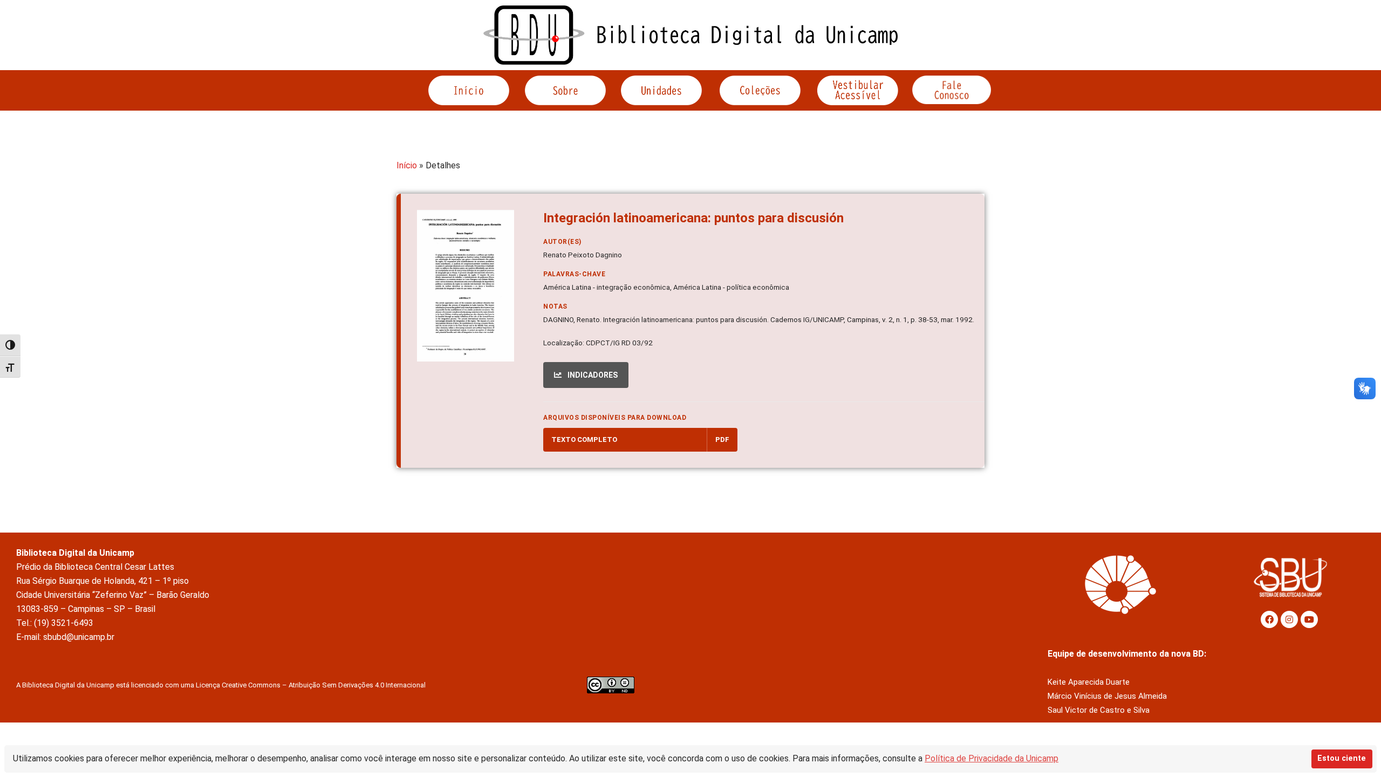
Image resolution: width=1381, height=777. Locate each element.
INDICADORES (592, 375)
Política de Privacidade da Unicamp (991, 758)
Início (406, 165)
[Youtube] (1309, 619)
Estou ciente (1341, 758)
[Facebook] (1269, 619)
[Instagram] (1289, 619)
